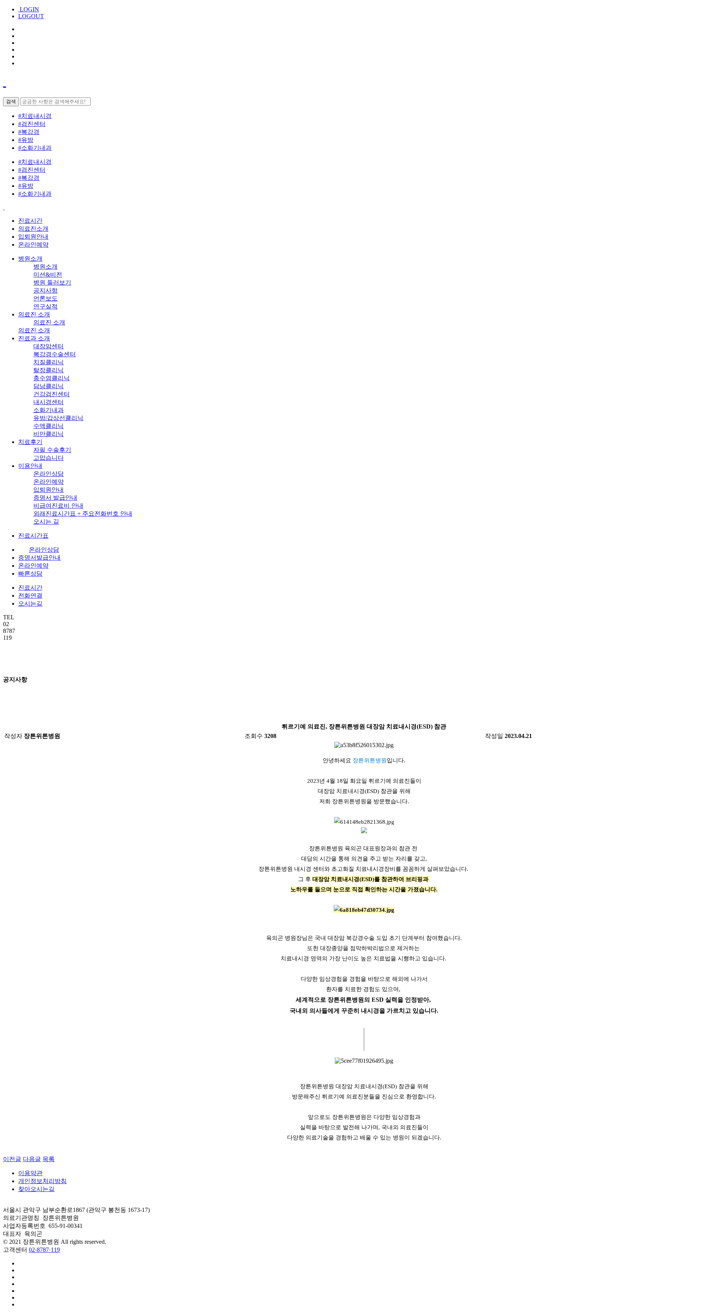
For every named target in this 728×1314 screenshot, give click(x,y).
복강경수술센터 (54, 354)
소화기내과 (48, 410)
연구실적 (45, 306)
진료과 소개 (34, 338)
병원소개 (30, 258)
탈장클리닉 (48, 370)
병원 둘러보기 (52, 282)
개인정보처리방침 (42, 1181)
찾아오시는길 (36, 1189)
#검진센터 (32, 124)
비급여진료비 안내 (58, 505)
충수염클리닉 (51, 378)
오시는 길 (46, 521)
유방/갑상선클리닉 (58, 418)
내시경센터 (48, 402)
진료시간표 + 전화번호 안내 (82, 513)
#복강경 (28, 132)
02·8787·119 (44, 1249)
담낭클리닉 (48, 386)
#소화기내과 (35, 148)
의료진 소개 (34, 314)
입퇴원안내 (33, 236)
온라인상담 (48, 474)
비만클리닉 (48, 434)
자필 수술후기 (52, 450)
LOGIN (28, 9)
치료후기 (30, 442)
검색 (11, 101)
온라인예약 (33, 244)
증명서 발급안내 (55, 497)
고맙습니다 (48, 458)
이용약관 (30, 1173)
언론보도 (45, 298)
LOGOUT (31, 16)
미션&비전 (47, 274)
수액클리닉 (48, 426)
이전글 (12, 1159)
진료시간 (30, 220)
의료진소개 (33, 228)
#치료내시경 (35, 116)
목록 (48, 1159)
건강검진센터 (51, 394)
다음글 (32, 1159)
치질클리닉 (48, 362)
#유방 (25, 140)
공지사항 (45, 290)
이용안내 (30, 466)
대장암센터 (48, 346)
